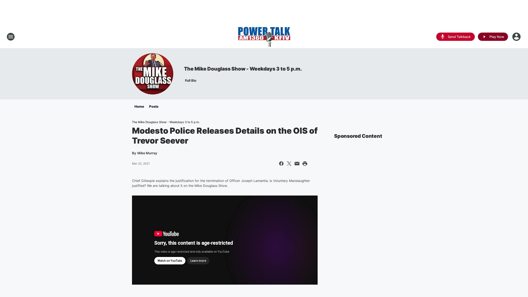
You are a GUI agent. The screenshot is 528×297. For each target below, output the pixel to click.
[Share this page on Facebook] (281, 163)
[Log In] (516, 37)
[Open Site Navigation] (11, 37)
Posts (153, 106)
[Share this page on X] (289, 163)
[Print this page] (305, 163)
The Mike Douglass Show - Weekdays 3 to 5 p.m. (243, 69)
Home (139, 106)
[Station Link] (264, 36)
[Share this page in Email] (297, 163)
